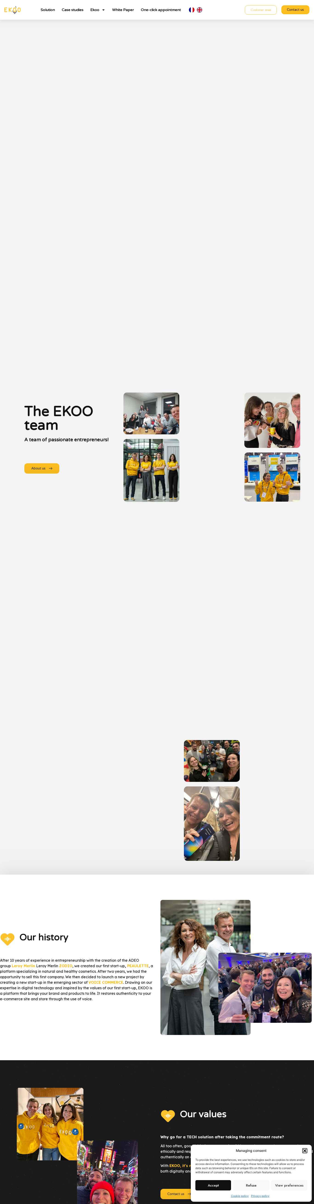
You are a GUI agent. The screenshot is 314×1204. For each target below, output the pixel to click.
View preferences (289, 1185)
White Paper (123, 10)
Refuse (251, 1185)
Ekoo (94, 10)
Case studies (72, 10)
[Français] (193, 9)
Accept (213, 1185)
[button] (305, 1150)
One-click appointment (161, 10)
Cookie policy (240, 1196)
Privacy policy (260, 1196)
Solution (48, 10)
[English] (201, 9)
